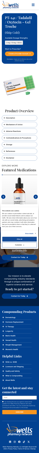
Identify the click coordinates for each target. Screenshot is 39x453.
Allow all (19, 239)
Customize (18, 245)
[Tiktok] (24, 442)
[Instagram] (14, 442)
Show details (29, 233)
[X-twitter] (28, 442)
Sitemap (33, 449)
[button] (3, 196)
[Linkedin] (10, 442)
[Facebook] (19, 442)
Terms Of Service (23, 449)
